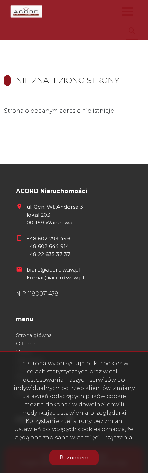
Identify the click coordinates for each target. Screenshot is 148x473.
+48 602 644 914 (48, 246)
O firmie (25, 344)
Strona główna (34, 335)
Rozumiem (74, 457)
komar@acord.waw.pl (55, 277)
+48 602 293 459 (48, 238)
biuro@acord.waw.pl (53, 269)
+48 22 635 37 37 (49, 254)
